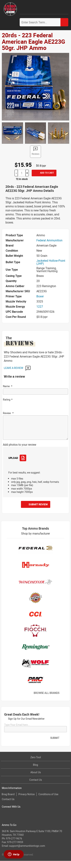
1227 (39, 306)
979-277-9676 (14, 838)
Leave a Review (14, 368)
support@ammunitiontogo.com (27, 845)
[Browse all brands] (64, 693)
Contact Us (35, 779)
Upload (13, 458)
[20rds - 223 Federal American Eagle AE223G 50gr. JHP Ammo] (35, 86)
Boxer (40, 296)
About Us (35, 772)
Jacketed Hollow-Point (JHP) (50, 262)
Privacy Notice (26, 794)
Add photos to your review (19, 445)
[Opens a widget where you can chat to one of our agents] (14, 854)
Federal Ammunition (49, 240)
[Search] (64, 22)
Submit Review (38, 504)
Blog (35, 764)
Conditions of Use (48, 794)
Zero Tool (35, 757)
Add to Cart (47, 172)
